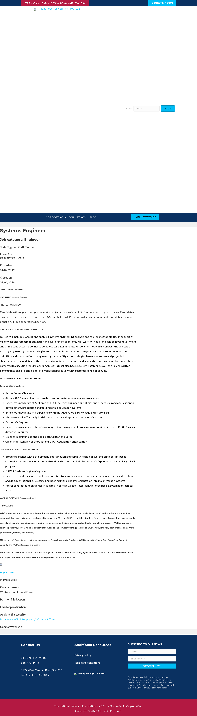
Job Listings (77, 217)
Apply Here (7, 572)
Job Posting (54, 217)
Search (129, 108)
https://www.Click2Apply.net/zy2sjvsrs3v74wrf (28, 619)
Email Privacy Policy (146, 687)
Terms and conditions (87, 662)
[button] (168, 108)
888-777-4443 (30, 662)
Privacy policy (82, 655)
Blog (93, 217)
